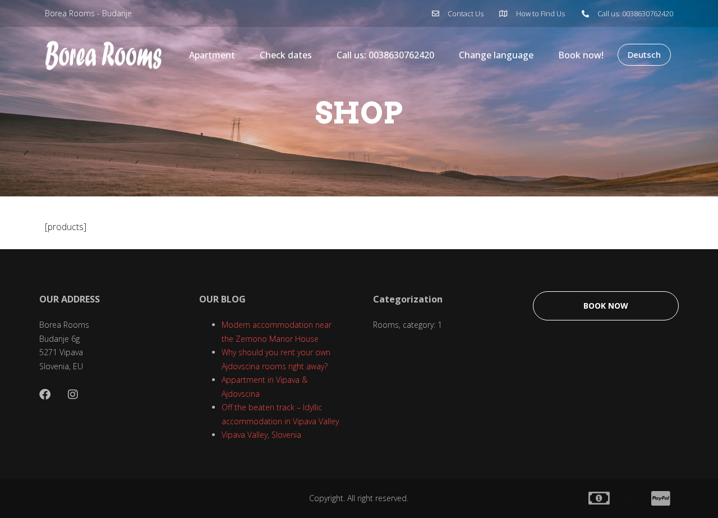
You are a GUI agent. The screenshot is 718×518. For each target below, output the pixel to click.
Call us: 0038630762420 (385, 55)
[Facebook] (44, 394)
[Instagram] (73, 394)
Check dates (286, 55)
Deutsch (644, 54)
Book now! (581, 55)
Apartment (212, 55)
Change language (496, 55)
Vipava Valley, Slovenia (261, 434)
